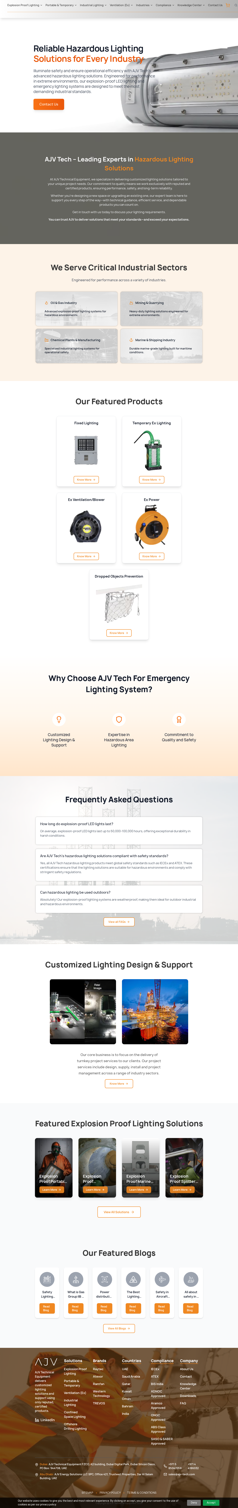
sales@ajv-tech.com (181, 1474)
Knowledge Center (190, 5)
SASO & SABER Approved (162, 1441)
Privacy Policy (110, 1492)
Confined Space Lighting (75, 1414)
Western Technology (101, 1393)
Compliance (163, 5)
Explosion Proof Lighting (23, 5)
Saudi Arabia (131, 1376)
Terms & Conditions (141, 1492)
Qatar (126, 1384)
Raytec (98, 1369)
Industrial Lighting (92, 5)
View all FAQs (117, 922)
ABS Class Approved (158, 1429)
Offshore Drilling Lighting (75, 1426)
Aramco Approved (158, 1405)
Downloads (188, 1396)
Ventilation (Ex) (120, 5)
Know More (84, 479)
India (125, 1414)
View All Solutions (116, 1212)
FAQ (183, 1403)
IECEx (155, 1369)
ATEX (155, 1376)
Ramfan (98, 1384)
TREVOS (99, 1403)
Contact (186, 1376)
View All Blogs (117, 1328)
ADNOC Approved (158, 1393)
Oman (126, 1399)
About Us (186, 1369)
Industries (142, 5)
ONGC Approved (158, 1417)
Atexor (98, 1376)
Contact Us (215, 5)
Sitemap (87, 1492)
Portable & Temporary (60, 5)
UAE (125, 1369)
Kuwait (127, 1391)
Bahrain (127, 1406)
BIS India (157, 1384)
